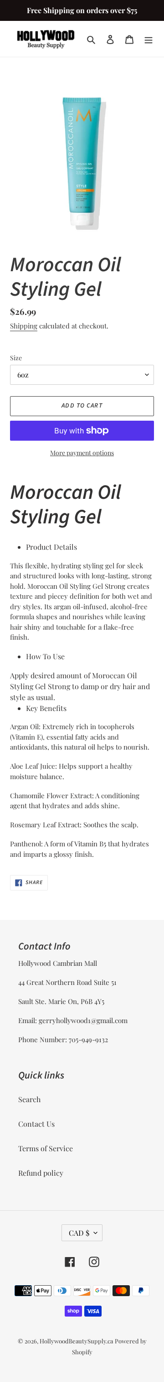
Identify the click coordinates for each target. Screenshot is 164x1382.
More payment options (82, 452)
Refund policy (40, 1173)
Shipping (23, 325)
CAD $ (79, 1233)
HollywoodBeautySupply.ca (76, 1341)
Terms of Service (45, 1148)
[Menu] (148, 39)
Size (16, 357)
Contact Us (36, 1123)
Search (29, 1099)
